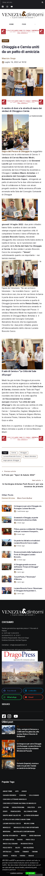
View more (20, 870)
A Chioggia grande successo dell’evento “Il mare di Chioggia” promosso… (26, 567)
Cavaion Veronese (9, 795)
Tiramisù (26, 852)
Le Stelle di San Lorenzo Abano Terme (16, 819)
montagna (6, 831)
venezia (14, 856)
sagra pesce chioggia (11, 460)
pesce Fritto (7, 848)
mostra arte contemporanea (24, 831)
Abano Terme (7, 791)
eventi (5, 811)
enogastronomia (18, 807)
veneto (5, 856)
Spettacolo (7, 852)
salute (17, 848)
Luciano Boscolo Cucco (12, 456)
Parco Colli (30, 839)
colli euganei (34, 795)
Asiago (24, 791)
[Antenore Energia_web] (22, 31)
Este (39, 807)
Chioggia (23, 453)
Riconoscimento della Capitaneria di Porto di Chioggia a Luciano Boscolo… (28, 554)
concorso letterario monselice (15, 799)
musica (23, 835)
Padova (20, 839)
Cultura (6, 807)
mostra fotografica (10, 835)
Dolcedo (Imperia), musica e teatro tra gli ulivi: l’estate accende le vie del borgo (27, 766)
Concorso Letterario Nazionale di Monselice (19, 803)
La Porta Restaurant (31, 815)
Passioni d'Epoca (27, 843)
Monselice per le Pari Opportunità (26, 827)
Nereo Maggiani (35, 835)
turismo (35, 852)
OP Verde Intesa (8, 839)
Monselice (6, 827)
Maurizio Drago (9, 58)
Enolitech (31, 807)
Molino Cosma (29, 823)
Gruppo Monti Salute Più (12, 815)
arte (16, 791)
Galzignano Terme (30, 811)
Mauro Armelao (30, 456)
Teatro (17, 852)
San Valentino (28, 848)
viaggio (31, 856)
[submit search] (42, 2)
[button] (12, 690)
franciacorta (16, 811)
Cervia (13, 453)
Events (5, 41)
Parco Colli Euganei (10, 843)
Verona (22, 856)
